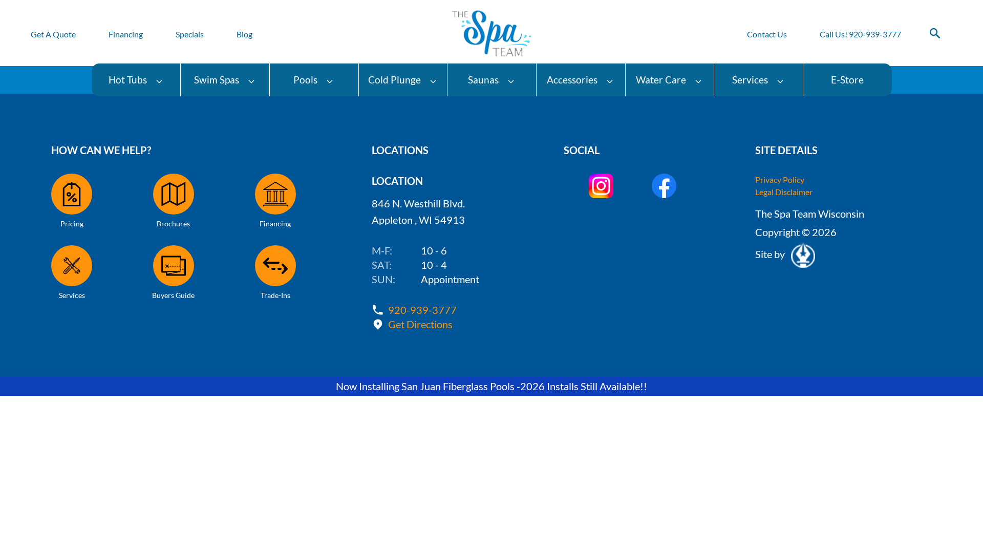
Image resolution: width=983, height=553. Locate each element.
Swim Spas (216, 80)
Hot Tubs (128, 80)
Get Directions (420, 324)
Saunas (483, 80)
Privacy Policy (779, 179)
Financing (126, 34)
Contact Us (767, 34)
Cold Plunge (394, 80)
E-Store (847, 80)
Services (750, 80)
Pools (305, 80)
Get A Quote (53, 34)
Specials (190, 34)
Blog (244, 34)
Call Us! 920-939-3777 (860, 34)
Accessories (572, 80)
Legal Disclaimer (784, 192)
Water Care (661, 80)
